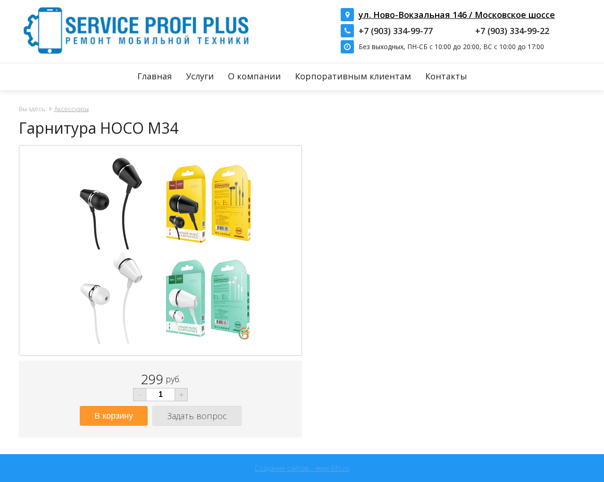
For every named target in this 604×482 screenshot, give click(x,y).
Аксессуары (71, 108)
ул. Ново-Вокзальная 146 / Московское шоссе (457, 14)
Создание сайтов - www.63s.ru (302, 468)
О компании (254, 76)
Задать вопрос (197, 416)
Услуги (200, 76)
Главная (154, 76)
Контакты (446, 76)
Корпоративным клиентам (353, 76)
